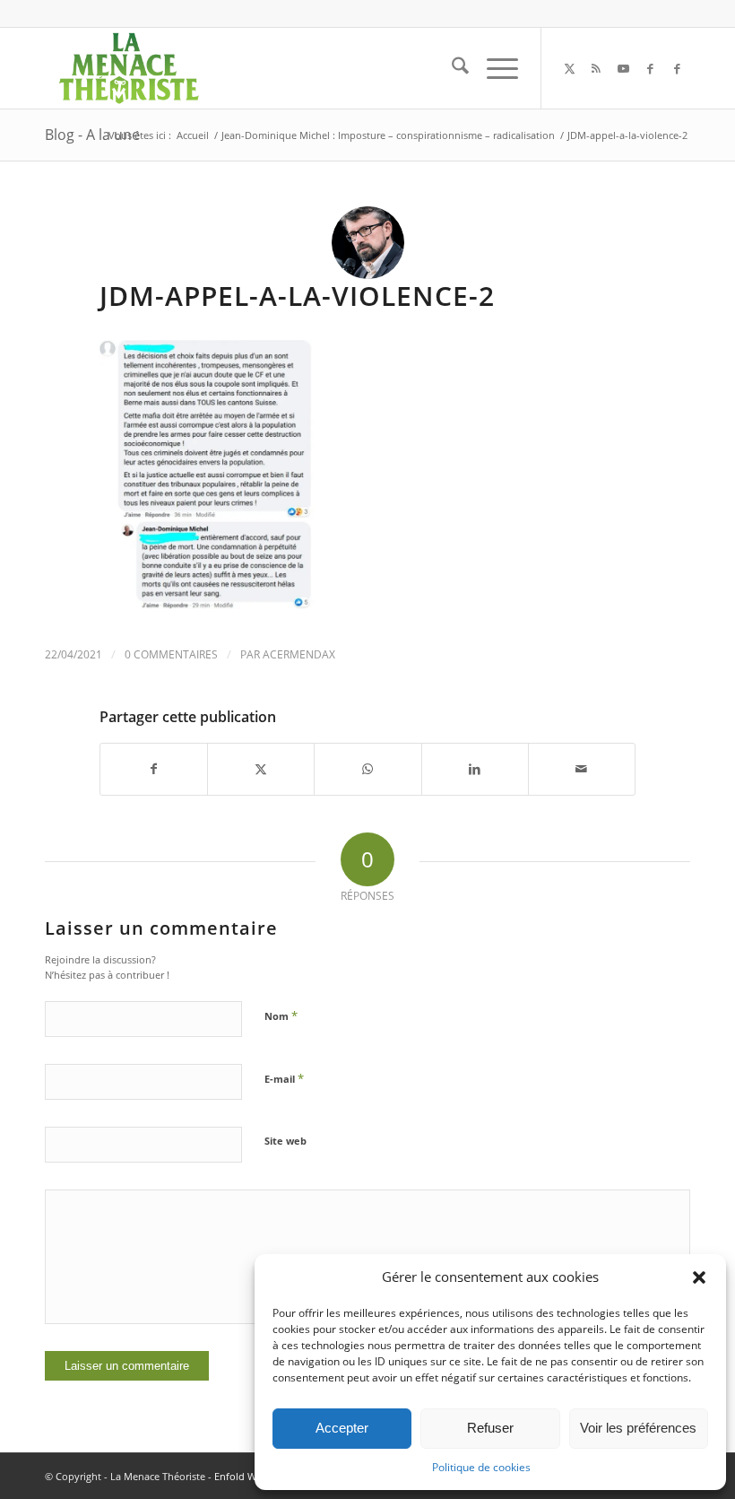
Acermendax (299, 654)
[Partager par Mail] (582, 769)
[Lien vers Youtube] (623, 68)
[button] (699, 1277)
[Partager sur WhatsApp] (367, 769)
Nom (281, 1015)
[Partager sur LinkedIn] (475, 769)
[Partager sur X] (261, 769)
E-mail (284, 1078)
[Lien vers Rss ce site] (596, 68)
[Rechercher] (451, 68)
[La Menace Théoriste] (128, 68)
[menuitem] (451, 68)
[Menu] (493, 68)
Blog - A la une (92, 134)
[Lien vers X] (569, 68)
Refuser (490, 1427)
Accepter (342, 1427)
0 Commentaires (171, 654)
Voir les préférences (638, 1427)
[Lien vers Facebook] (649, 68)
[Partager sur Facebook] (153, 769)
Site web (285, 1140)
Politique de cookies (481, 1467)
